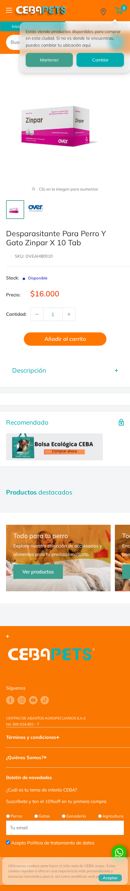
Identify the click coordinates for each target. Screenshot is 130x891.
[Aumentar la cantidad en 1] (69, 314)
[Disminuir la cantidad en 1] (37, 314)
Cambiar (100, 60)
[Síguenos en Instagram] (22, 700)
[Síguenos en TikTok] (45, 700)
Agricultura (112, 816)
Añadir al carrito (65, 338)
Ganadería (76, 816)
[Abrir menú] (9, 10)
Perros (16, 816)
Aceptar (110, 877)
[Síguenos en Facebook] (10, 700)
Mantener (49, 60)
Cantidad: (16, 314)
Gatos (44, 816)
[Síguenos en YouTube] (33, 700)
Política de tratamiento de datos (60, 843)
